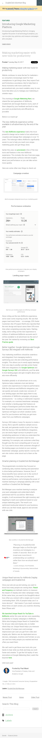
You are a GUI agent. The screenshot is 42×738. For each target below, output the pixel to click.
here (10, 658)
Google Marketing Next (22, 99)
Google (4, 735)
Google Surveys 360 (9, 370)
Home (21, 697)
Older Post (35, 697)
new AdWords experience (15, 132)
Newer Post (7, 697)
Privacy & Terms (12, 735)
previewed (21, 150)
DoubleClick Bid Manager (16, 688)
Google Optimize (27, 368)
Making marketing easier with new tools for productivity (19, 54)
